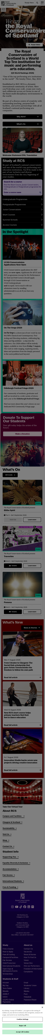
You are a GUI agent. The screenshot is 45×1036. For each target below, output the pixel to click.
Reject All (22, 1025)
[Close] (42, 1007)
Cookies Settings (22, 1019)
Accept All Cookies (22, 1032)
